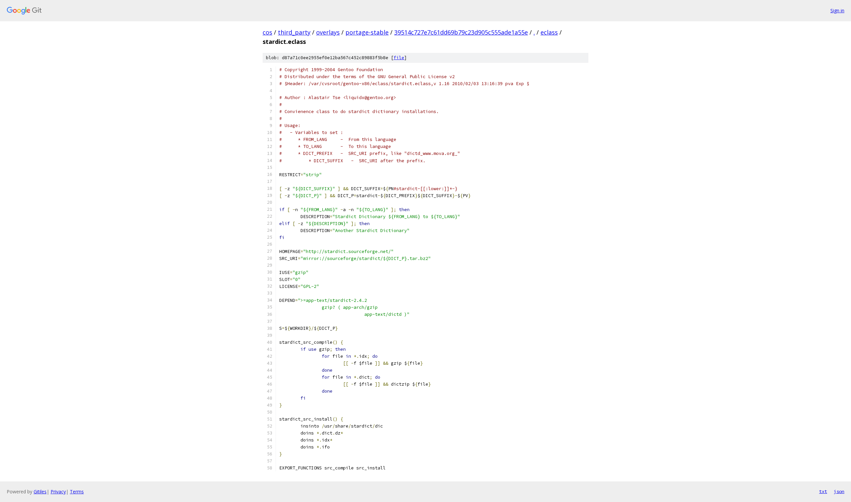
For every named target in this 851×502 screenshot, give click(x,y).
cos (267, 32)
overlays (328, 32)
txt (823, 491)
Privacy (58, 491)
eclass (549, 32)
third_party (294, 32)
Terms (77, 491)
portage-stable (367, 32)
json (839, 491)
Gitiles (40, 491)
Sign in (837, 10)
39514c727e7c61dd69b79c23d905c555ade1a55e (461, 32)
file (399, 58)
